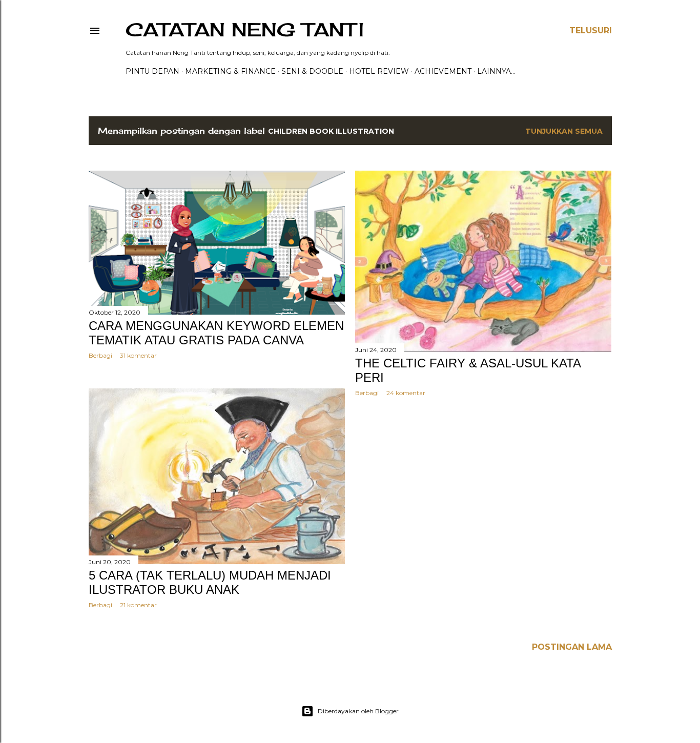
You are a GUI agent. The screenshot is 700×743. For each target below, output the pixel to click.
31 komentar (138, 355)
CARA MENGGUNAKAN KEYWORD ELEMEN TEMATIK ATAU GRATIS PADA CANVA (216, 333)
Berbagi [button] (100, 355)
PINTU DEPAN (152, 71)
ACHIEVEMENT (443, 71)
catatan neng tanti (245, 29)
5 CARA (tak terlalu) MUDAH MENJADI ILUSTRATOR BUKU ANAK (210, 582)
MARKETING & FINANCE (230, 71)
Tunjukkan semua (564, 131)
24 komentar (405, 393)
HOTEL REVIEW (379, 71)
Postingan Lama (572, 647)
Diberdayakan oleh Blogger (358, 711)
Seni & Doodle (312, 71)
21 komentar (138, 605)
